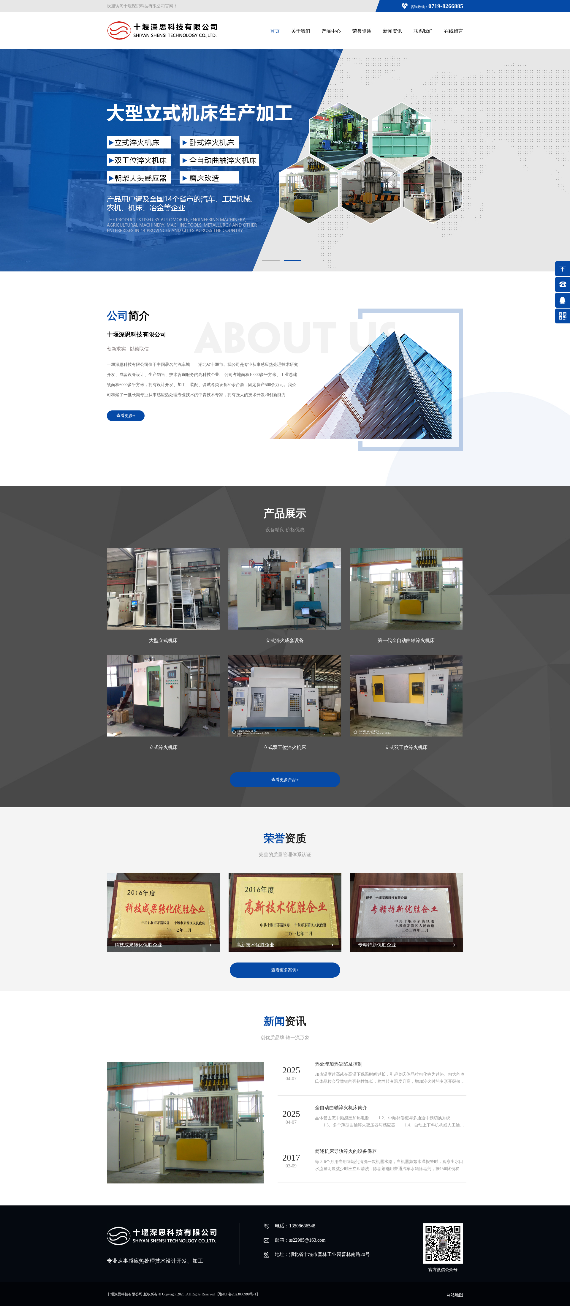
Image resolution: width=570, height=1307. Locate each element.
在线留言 (453, 31)
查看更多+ (125, 415)
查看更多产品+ (285, 779)
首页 (275, 31)
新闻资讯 (392, 31)
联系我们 (423, 31)
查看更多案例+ (285, 970)
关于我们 (300, 31)
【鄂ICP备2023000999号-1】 (238, 1294)
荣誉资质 (361, 31)
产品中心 (331, 31)
